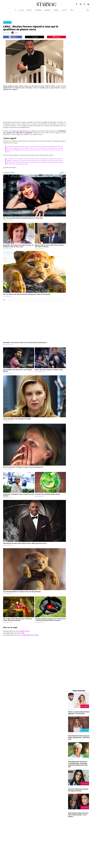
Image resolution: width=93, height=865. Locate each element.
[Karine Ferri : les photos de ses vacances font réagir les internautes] (78, 777)
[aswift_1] (46, 15)
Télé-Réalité (38, 10)
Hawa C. (16, 32)
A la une (21, 10)
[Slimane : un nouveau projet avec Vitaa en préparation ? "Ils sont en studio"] (78, 700)
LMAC (22, 633)
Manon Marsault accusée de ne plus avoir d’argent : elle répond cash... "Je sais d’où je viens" (78, 737)
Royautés (47, 10)
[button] (76, 5)
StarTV (64, 10)
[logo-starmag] (46, 4)
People (29, 10)
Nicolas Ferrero (24, 631)
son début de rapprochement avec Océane (23, 131)
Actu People (85, 706)
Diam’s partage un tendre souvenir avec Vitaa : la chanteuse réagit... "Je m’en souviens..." (78, 814)
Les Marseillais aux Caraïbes (30, 635)
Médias (56, 10)
